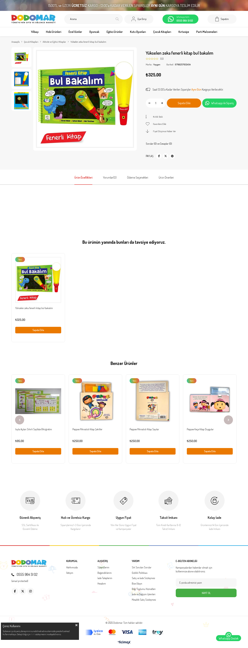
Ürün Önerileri (166, 177)
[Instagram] (30, 591)
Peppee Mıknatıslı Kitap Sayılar (144, 429)
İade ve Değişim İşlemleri (143, 594)
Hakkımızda (72, 567)
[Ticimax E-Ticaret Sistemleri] (124, 642)
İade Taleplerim (104, 578)
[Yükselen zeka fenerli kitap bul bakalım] (38, 280)
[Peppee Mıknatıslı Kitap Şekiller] (95, 401)
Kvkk (33, 634)
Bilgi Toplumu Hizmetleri (144, 588)
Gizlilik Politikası (139, 572)
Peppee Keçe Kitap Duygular (200, 429)
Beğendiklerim (104, 572)
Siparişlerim (103, 567)
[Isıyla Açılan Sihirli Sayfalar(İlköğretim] (38, 401)
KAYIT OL (206, 592)
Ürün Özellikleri (83, 177)
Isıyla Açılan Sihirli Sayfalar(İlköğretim (33, 429)
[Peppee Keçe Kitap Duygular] (210, 401)
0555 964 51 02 (27, 574)
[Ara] (117, 19)
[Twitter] (22, 591)
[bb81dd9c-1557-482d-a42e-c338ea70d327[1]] (28, 563)
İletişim (69, 572)
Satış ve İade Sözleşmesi (143, 578)
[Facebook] (14, 591)
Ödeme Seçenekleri (137, 177)
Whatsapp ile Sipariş (222, 103)
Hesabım (101, 583)
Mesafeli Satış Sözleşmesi (144, 599)
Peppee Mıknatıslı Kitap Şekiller (87, 429)
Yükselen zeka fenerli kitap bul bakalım (34, 308)
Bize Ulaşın (137, 583)
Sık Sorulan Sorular (141, 567)
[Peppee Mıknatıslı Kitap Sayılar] (153, 401)
